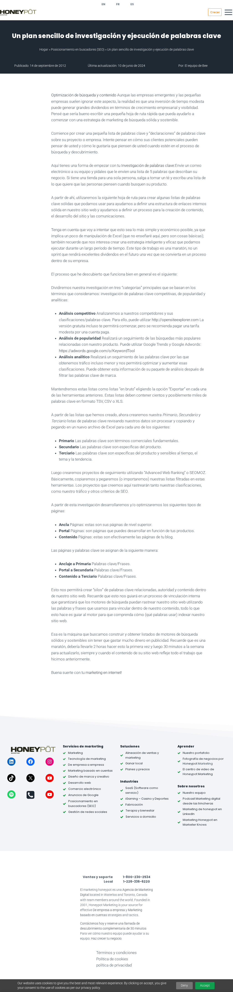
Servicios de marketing (83, 746)
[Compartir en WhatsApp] (35, 157)
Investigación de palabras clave (147, 165)
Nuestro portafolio (196, 753)
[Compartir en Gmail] (35, 180)
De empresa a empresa (109, 910)
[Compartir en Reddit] (35, 192)
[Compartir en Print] (35, 214)
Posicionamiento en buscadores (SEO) (77, 49)
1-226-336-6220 (136, 881)
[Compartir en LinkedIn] (35, 146)
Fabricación (134, 804)
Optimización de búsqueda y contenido (83, 95)
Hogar (43, 49)
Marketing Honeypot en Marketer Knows (200, 822)
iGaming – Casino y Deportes (147, 798)
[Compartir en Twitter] (35, 123)
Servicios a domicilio (141, 816)
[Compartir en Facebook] (35, 112)
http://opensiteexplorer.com (175, 319)
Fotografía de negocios (200, 759)
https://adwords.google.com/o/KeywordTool (97, 350)
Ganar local (134, 763)
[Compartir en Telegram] (35, 169)
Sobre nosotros (191, 786)
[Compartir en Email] (35, 203)
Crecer (215, 12)
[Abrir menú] (228, 12)
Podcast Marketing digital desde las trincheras (201, 801)
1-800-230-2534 (136, 877)
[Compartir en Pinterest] (35, 135)
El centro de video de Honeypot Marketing (198, 771)
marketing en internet (103, 672)
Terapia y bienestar (140, 810)
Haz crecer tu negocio (106, 938)
